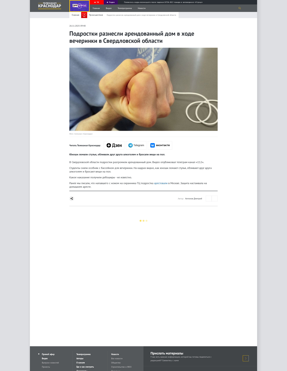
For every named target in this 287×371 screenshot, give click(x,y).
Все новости (117, 358)
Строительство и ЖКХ (121, 366)
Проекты (46, 366)
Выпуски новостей (50, 362)
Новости (142, 8)
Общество (116, 362)
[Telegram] (136, 145)
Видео (109, 8)
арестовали (161, 183)
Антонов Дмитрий (193, 198)
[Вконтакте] (160, 145)
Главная (96, 8)
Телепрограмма (125, 8)
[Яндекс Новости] (114, 145)
